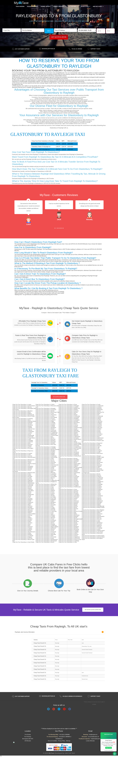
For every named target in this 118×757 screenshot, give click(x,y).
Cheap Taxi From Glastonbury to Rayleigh (45, 524)
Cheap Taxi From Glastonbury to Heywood (68, 490)
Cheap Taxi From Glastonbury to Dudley (21, 533)
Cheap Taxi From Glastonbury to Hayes (21, 524)
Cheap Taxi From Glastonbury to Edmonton (22, 526)
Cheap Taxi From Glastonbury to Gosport (45, 418)
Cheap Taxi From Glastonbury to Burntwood (69, 452)
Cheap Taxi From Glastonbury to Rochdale (22, 476)
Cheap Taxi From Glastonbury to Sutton (91, 492)
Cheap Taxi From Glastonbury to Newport (22, 488)
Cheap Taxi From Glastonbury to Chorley (45, 507)
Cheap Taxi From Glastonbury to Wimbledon (46, 427)
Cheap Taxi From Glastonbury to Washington (46, 431)
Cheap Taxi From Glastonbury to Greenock (92, 426)
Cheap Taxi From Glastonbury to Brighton (22, 413)
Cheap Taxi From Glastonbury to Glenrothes (46, 470)
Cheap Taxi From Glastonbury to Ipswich (21, 447)
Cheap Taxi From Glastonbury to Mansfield (22, 481)
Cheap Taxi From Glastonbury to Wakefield (22, 511)
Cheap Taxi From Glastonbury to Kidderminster (93, 438)
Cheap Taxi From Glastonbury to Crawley (22, 477)
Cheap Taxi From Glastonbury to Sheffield (22, 427)
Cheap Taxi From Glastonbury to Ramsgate (46, 441)
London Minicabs (90, 740)
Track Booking (20, 6)
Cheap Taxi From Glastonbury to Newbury (45, 443)
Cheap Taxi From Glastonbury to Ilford (90, 436)
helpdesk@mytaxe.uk (96, 738)
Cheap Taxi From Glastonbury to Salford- (21, 503)
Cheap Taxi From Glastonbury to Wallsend (91, 499)
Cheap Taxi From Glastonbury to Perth (91, 467)
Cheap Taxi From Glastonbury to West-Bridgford (93, 510)
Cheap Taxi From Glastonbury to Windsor (45, 529)
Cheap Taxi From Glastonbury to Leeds (21, 454)
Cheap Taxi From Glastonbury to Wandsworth (92, 501)
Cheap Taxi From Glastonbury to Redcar (45, 494)
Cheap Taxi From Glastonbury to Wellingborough (93, 506)
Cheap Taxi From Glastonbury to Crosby (91, 404)
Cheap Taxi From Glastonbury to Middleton (92, 458)
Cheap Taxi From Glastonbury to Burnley (45, 411)
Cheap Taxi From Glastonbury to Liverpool (22, 453)
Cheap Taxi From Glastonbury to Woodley (45, 495)
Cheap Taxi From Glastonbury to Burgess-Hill (69, 408)
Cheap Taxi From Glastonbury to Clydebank (69, 453)
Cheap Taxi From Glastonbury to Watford (21, 512)
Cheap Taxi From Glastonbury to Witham (68, 471)
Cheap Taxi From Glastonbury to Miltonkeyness (23, 459)
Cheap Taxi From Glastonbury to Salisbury (91, 476)
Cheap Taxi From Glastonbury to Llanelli (91, 452)
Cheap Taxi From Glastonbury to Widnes (91, 512)
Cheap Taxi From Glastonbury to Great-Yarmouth (47, 465)
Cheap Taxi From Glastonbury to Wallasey (91, 498)
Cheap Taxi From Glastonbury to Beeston (45, 477)
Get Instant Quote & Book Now (93, 609)
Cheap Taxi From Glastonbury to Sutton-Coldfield (23, 513)
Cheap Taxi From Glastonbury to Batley (68, 513)
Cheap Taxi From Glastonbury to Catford (68, 533)
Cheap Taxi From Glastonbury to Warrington (92, 502)
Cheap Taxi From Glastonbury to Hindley (68, 479)
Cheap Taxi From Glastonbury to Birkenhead (92, 522)
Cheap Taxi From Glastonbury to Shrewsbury (46, 414)
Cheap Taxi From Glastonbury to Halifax (21, 521)
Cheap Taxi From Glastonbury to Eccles (45, 459)
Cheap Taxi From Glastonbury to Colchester (22, 441)
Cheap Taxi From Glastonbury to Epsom (45, 542)
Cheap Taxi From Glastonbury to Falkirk (45, 501)
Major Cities (85, 6)
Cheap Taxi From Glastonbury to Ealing (91, 521)
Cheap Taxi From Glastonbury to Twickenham (92, 495)
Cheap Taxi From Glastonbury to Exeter (21, 474)
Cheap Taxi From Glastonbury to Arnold (45, 468)
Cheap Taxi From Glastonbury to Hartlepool (22, 467)
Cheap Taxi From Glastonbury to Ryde (44, 535)
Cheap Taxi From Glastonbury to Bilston (68, 462)
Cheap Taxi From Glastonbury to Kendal (68, 429)
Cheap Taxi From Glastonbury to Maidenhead (46, 434)
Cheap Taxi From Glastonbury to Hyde (44, 513)
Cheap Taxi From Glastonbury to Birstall (68, 520)
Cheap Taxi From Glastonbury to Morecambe (92, 462)
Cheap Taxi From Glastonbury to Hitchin (45, 522)
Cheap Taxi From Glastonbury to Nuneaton (22, 522)
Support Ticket (95, 49)
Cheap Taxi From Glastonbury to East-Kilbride (46, 417)
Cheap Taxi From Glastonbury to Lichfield (45, 516)
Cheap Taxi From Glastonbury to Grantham (92, 423)
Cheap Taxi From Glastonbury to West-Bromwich (23, 531)
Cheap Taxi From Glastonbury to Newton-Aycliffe (70, 444)
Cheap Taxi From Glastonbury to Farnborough (92, 416)
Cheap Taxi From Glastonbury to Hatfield (45, 454)
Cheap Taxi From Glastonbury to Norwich (22, 461)
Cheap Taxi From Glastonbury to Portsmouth (22, 436)
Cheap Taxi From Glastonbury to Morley (91, 463)
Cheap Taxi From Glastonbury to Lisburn (45, 416)
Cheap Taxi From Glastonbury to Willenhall (68, 430)
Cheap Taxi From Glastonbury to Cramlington (69, 420)
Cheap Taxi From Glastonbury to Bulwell (68, 414)
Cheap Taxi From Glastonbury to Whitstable (46, 534)
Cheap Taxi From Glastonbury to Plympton (68, 493)
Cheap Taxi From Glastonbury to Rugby (45, 421)
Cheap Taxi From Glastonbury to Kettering (22, 515)
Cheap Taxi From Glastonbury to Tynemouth (46, 430)
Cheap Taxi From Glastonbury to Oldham (21, 517)
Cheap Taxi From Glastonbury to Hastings (22, 468)
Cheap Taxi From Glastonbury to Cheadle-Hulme (70, 447)
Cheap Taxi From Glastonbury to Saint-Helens (23, 508)
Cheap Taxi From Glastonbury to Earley (45, 538)
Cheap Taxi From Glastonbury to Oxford (21, 434)
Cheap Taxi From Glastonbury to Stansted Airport (93, 537)
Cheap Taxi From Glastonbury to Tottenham (22, 489)
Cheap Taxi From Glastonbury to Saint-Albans (23, 490)
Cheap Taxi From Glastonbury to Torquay (91, 494)
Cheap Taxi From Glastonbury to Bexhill (68, 517)
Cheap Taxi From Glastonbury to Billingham (46, 502)
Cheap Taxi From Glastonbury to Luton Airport (92, 531)
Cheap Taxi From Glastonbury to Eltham (91, 413)
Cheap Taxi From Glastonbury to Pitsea (68, 475)
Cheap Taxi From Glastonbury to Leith (90, 448)
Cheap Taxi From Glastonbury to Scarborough (92, 477)
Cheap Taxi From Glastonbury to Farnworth (69, 411)
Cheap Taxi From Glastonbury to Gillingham (92, 422)
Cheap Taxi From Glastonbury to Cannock (68, 425)
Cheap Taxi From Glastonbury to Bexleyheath (46, 540)
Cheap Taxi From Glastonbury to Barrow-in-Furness (70, 511)
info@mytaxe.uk (93, 734)
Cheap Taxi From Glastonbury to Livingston (92, 450)
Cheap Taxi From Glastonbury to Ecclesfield (46, 537)
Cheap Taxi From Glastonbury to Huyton (91, 529)
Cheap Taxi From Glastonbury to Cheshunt (68, 534)
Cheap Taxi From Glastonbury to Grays (45, 486)
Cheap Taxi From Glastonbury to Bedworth (68, 516)
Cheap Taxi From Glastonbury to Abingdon (45, 450)
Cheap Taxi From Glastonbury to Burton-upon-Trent (47, 412)
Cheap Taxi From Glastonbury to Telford (21, 462)
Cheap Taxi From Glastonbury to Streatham (92, 486)
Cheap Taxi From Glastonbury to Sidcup (91, 480)
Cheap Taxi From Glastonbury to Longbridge (69, 468)
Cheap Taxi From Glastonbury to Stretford (91, 488)
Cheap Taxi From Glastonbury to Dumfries (45, 521)
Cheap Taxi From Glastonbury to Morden (91, 461)
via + (49, 31)
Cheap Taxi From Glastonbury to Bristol (68, 525)
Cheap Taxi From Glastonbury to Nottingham (22, 466)
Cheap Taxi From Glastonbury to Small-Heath (46, 476)
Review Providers (32, 6)
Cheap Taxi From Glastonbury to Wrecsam (92, 519)
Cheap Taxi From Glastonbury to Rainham (68, 477)
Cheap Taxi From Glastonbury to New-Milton (69, 459)
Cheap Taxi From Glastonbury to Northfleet (69, 418)
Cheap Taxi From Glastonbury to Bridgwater (69, 526)
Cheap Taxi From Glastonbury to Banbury (68, 503)
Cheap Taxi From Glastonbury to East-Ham (22, 538)
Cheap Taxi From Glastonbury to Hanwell (68, 426)
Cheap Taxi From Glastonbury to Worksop (91, 517)
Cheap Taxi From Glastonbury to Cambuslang (69, 416)
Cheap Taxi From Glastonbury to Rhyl (67, 474)
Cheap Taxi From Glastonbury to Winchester (92, 513)
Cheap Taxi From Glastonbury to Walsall (45, 429)
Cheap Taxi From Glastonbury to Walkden (45, 490)
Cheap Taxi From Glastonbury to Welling (91, 504)
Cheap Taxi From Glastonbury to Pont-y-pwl (46, 498)
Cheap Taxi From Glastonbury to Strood (45, 519)
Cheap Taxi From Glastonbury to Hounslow (22, 506)
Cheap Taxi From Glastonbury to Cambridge (22, 440)
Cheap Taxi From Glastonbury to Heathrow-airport (93, 530)
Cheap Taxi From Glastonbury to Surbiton (91, 490)
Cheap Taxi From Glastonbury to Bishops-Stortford (47, 449)
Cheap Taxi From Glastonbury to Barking (68, 506)
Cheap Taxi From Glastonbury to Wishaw (68, 412)
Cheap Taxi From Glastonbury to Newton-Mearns (70, 439)
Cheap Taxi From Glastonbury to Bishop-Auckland (70, 467)
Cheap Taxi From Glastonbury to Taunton (91, 493)
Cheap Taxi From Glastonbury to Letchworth (46, 520)
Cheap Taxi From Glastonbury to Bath (67, 512)
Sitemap (68, 740)
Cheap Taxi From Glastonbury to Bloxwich (68, 470)
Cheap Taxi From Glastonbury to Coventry (22, 432)
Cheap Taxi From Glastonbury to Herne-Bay (46, 462)
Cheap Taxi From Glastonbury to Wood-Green (69, 431)
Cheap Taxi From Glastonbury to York (21, 465)
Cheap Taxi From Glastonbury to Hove (21, 516)
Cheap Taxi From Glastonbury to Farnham (45, 452)
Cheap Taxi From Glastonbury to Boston (45, 503)
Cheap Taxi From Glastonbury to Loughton (68, 407)
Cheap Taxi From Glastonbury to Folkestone (92, 421)
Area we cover (97, 6)
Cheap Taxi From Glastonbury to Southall (45, 426)
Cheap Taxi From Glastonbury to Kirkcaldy (91, 445)
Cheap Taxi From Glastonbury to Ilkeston (45, 461)
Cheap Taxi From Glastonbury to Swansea (22, 430)
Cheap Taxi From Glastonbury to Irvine (45, 512)
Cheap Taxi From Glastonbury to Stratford (91, 485)
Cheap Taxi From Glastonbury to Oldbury (68, 466)
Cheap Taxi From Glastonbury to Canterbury (22, 418)
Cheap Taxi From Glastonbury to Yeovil (91, 520)
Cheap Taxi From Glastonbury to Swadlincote (46, 525)
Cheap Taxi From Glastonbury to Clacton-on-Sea (70, 539)
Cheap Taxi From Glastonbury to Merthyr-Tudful (93, 457)
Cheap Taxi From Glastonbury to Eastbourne (22, 502)
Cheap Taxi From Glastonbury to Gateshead (22, 485)
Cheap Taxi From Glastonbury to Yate (67, 440)
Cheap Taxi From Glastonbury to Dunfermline (92, 409)
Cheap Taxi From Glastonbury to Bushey (68, 458)
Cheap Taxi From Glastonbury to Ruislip (91, 474)
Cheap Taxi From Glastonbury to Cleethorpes (46, 456)
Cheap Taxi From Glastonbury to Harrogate (45, 408)
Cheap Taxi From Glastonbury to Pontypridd (46, 531)
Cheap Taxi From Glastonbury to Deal (67, 413)
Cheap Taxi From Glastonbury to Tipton (45, 458)
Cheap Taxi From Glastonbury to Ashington (69, 438)
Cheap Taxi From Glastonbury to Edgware (22, 537)
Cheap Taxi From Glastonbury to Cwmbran (91, 407)
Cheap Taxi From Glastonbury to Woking (91, 515)
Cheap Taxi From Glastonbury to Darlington (22, 499)
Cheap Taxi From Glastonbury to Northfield (68, 461)
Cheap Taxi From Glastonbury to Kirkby (91, 444)
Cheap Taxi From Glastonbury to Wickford (45, 517)
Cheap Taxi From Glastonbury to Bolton (21, 412)
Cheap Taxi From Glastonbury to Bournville (69, 484)
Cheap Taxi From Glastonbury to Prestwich (92, 524)
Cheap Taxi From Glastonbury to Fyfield (21, 501)
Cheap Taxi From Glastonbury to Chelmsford (22, 484)
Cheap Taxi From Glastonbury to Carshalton (69, 494)
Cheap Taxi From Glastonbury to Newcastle (92, 465)
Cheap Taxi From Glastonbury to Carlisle (45, 404)
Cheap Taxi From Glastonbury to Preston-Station (23, 438)
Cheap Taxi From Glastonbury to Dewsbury (92, 408)
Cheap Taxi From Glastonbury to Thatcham (69, 449)
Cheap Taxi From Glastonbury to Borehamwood (47, 539)
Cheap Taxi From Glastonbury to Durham (91, 411)
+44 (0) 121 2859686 (76, 49)
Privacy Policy (61, 740)
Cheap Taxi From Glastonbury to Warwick (91, 503)
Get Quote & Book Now (59, 396)
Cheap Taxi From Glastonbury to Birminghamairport (70, 519)
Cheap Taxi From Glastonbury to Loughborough (46, 432)
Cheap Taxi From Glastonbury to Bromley (22, 520)
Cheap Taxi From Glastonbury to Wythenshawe (23, 483)
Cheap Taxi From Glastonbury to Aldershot (45, 485)
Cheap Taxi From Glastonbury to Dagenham (22, 480)
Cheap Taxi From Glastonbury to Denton (45, 489)
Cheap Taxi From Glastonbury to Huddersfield (23, 494)
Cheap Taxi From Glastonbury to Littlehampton (69, 436)
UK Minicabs (28, 740)
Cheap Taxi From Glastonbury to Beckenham (69, 515)
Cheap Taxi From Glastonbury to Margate (91, 456)
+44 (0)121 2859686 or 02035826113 (72, 696)
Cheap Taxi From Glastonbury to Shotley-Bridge (70, 443)
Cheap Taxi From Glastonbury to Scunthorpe (22, 535)
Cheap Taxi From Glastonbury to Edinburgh (22, 422)
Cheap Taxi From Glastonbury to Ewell (44, 506)
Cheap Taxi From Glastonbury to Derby (21, 443)
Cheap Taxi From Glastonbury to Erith (90, 414)
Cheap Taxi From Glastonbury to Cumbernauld (92, 405)
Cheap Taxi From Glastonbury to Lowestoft (45, 420)
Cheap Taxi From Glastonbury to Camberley (46, 466)
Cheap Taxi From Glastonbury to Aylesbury (69, 502)
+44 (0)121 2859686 (64, 734)
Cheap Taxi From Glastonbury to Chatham (22, 528)
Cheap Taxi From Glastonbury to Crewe (45, 413)
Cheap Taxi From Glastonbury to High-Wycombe (23, 472)
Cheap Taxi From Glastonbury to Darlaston (68, 435)
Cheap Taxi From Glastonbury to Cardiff (21, 439)
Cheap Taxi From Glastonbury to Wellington (69, 465)
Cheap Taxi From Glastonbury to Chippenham (69, 537)
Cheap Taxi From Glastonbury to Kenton (45, 492)
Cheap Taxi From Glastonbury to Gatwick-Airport (93, 535)
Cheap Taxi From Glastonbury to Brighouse (92, 525)
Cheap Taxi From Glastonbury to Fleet (44, 479)
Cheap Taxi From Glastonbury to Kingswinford (69, 472)
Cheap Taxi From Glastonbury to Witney (68, 441)
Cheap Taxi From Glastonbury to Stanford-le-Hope (70, 427)
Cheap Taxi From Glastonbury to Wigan (21, 504)
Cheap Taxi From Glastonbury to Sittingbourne (92, 481)
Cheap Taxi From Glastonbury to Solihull (21, 475)
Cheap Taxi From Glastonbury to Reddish (68, 432)
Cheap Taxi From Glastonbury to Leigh (91, 447)
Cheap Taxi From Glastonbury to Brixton (45, 438)
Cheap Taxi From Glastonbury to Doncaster (22, 444)
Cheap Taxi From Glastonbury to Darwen (68, 498)
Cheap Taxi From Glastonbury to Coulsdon (68, 483)
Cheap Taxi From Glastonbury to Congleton (69, 485)
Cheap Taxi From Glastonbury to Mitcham (91, 459)
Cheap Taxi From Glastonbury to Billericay (68, 434)
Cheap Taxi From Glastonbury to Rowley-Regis (92, 470)
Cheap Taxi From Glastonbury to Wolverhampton (93, 516)
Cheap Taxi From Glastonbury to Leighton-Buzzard (47, 480)
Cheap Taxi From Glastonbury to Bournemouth (23, 414)
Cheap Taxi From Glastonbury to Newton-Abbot (70, 463)
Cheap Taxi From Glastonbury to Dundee (21, 492)
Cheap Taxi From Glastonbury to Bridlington (46, 499)
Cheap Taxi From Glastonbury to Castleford (46, 448)
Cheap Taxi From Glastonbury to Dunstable (46, 504)
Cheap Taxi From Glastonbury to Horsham (91, 435)
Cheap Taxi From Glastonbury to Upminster (69, 481)
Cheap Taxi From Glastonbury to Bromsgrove (69, 422)
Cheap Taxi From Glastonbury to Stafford (91, 483)
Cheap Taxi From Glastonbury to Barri (67, 510)
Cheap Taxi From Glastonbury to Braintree (68, 528)
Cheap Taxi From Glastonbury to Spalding (45, 508)
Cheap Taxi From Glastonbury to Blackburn (22, 411)
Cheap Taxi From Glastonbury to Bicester (22, 407)
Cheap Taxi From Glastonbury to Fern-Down (69, 445)
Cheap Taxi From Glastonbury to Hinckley (91, 432)
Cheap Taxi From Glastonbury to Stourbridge (92, 484)
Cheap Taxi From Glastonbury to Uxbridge (45, 422)
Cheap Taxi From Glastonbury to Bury (44, 436)
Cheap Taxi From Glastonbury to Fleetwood (69, 454)
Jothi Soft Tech (70, 753)
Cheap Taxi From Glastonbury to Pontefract (69, 497)
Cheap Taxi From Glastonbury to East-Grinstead (70, 448)
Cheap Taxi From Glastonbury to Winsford (91, 526)
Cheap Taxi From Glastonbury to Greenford (92, 425)
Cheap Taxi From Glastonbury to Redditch (22, 534)
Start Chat (108, 747)
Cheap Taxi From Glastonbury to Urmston (91, 497)
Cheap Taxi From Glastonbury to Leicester (22, 456)
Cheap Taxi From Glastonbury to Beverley (68, 492)
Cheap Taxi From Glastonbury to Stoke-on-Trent (23, 429)
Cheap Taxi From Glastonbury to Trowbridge (92, 528)
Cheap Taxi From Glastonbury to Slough (21, 495)
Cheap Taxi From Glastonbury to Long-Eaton (46, 474)
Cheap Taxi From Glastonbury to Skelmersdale (46, 457)
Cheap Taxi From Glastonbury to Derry (21, 525)
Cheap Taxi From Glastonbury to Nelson (68, 423)
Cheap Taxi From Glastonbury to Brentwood (69, 529)
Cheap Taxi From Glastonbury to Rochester (92, 468)
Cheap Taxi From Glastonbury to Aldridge (45, 453)
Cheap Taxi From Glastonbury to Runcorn (91, 475)
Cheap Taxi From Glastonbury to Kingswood (92, 443)
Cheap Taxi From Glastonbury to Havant (91, 430)
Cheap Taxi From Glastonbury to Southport (22, 519)
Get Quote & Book (58, 37)
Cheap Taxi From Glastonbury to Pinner (68, 404)
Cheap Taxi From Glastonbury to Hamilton (91, 429)
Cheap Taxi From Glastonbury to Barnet (68, 507)
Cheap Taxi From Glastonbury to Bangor (68, 504)
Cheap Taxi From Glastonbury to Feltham (91, 418)
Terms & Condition (52, 740)
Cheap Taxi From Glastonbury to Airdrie (45, 488)
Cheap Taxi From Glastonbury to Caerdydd (68, 530)
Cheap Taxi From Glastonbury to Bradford (68, 524)
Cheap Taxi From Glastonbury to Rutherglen (69, 405)
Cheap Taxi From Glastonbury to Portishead (69, 476)
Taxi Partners (72, 6)
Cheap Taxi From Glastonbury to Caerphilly (69, 531)
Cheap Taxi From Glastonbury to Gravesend (46, 409)
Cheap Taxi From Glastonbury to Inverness (46, 423)
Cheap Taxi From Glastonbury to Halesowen (92, 427)
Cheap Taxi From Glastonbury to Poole (21, 497)
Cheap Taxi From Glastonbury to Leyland (45, 493)
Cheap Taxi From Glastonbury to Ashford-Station (23, 405)
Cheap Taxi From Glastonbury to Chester (68, 535)
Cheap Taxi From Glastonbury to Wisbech (45, 515)
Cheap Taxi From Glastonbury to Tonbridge (45, 447)
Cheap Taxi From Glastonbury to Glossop (45, 533)
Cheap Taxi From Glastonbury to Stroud (45, 530)
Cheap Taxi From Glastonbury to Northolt (68, 409)
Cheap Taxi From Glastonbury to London (21, 404)
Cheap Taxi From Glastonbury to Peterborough (23, 435)
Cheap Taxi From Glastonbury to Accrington (46, 497)
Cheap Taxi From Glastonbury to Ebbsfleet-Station (24, 421)
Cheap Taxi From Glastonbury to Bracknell (45, 439)
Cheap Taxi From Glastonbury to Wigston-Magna (47, 526)
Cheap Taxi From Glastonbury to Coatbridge (69, 540)
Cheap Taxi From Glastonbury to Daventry (68, 480)
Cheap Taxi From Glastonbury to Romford (22, 486)
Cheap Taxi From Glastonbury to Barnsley (22, 479)
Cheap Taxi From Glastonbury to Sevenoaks (69, 417)
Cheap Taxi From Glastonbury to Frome (68, 450)
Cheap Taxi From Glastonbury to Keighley (45, 425)
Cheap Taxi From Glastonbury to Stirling (45, 467)
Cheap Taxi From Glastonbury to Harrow (21, 493)
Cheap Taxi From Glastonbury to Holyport (22, 445)
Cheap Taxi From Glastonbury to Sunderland (92, 489)
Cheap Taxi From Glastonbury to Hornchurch (92, 434)
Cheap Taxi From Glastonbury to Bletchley (45, 472)
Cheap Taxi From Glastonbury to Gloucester (22, 425)
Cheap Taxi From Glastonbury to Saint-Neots (69, 495)
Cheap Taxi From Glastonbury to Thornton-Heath (47, 435)
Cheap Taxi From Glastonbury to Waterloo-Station (24, 463)
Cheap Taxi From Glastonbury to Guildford (22, 529)
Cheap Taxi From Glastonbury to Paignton (91, 466)
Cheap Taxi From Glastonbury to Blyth (44, 471)
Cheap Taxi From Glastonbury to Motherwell (46, 528)
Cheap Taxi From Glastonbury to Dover (21, 420)
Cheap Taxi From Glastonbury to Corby (68, 542)
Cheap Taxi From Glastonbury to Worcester (22, 510)
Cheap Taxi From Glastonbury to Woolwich (45, 440)
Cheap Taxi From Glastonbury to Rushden (68, 421)
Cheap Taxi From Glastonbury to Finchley (91, 420)
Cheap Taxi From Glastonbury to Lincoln (91, 449)
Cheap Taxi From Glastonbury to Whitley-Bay (46, 484)
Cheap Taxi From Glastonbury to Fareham (91, 417)
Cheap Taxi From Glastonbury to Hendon (91, 431)
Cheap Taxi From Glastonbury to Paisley (21, 530)
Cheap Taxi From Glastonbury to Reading (22, 426)
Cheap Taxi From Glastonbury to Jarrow (68, 489)
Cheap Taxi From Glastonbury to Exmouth (45, 510)
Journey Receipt (45, 6)
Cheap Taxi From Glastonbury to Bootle (68, 522)
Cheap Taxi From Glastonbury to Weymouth (92, 511)
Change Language (58, 6)
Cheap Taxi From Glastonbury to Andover (45, 463)
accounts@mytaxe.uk (93, 736)
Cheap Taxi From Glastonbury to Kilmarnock (92, 439)
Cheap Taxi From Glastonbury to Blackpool (69, 521)
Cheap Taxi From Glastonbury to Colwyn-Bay (46, 511)
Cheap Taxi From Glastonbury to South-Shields (23, 542)
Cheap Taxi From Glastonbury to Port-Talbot (46, 475)
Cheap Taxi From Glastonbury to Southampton (23, 431)
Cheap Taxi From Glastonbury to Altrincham (69, 501)
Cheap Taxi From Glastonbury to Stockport (22, 498)
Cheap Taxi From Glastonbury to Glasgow (22, 423)
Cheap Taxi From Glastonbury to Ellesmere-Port (93, 412)
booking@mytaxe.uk (48, 48)
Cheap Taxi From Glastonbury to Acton (68, 499)
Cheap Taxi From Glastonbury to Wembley (22, 507)
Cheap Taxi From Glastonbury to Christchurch (69, 538)
